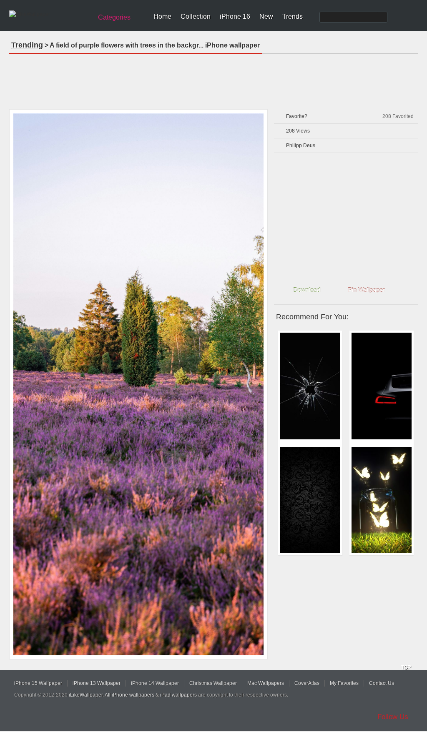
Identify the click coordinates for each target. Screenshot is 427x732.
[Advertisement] (213, 79)
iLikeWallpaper (86, 695)
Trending (27, 45)
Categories (114, 17)
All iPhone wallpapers (129, 695)
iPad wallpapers (178, 695)
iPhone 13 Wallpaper (97, 683)
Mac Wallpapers (265, 683)
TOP (406, 667)
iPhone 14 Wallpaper (155, 683)
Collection (196, 16)
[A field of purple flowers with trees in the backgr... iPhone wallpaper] (138, 384)
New (266, 16)
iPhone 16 (235, 16)
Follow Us (392, 717)
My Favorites (344, 683)
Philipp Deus (300, 145)
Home (162, 16)
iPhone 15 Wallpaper (38, 683)
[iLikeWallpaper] (49, 14)
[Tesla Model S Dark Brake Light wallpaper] (382, 386)
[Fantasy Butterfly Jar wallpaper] (382, 500)
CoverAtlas (306, 683)
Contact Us (381, 683)
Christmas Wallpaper (213, 683)
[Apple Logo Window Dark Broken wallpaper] (310, 386)
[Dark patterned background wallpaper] (310, 500)
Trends (292, 16)
